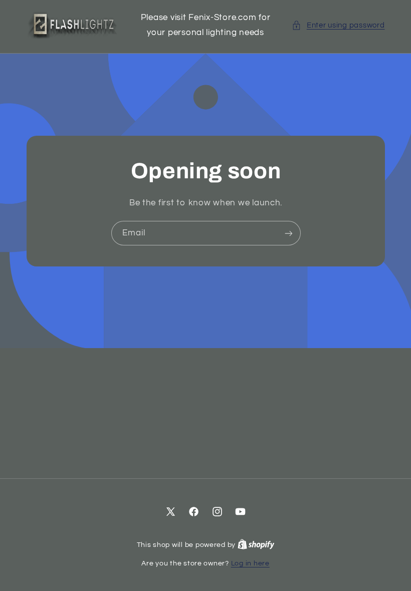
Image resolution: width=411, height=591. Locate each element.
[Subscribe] (288, 233)
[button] (338, 25)
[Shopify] (256, 544)
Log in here (250, 563)
